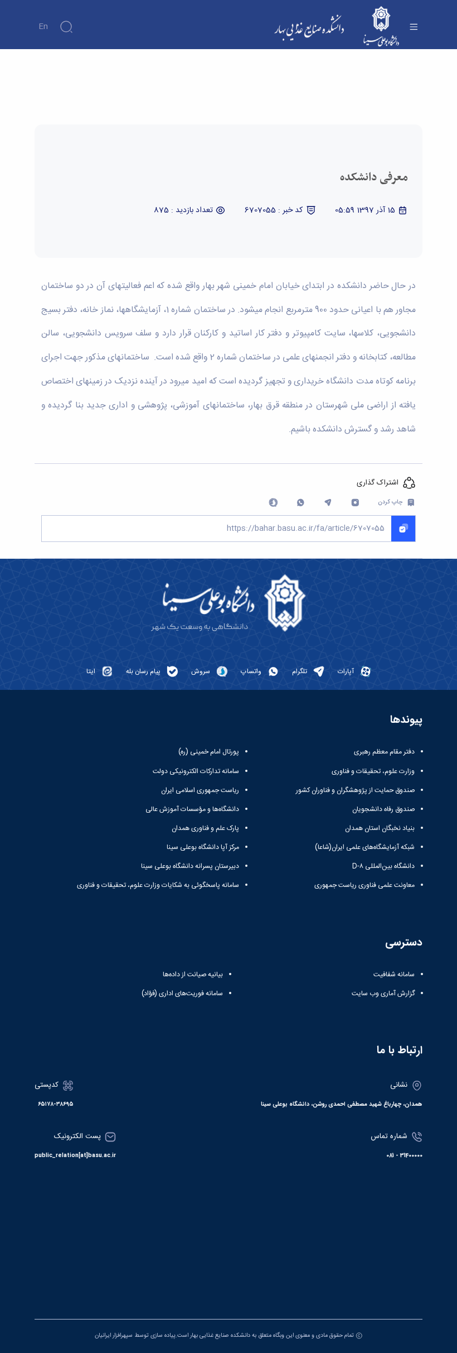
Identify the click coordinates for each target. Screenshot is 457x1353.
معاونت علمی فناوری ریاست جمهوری (364, 885)
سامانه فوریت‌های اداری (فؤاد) (182, 993)
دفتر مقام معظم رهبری (384, 751)
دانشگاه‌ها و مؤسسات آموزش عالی (192, 809)
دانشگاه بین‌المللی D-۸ (383, 866)
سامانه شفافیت (394, 974)
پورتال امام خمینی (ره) (208, 751)
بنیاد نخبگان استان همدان (380, 828)
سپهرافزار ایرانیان (114, 1335)
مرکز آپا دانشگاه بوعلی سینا (203, 847)
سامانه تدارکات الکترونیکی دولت (196, 771)
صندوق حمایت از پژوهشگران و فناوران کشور (355, 790)
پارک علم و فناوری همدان (205, 828)
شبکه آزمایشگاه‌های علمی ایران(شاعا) (365, 847)
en (43, 26)
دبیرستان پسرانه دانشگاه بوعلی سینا (190, 866)
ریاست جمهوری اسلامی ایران (200, 790)
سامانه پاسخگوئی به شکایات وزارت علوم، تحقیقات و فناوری (158, 885)
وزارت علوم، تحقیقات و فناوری (373, 771)
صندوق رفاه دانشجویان (383, 809)
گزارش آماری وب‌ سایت (383, 993)
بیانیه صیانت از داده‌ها (193, 974)
